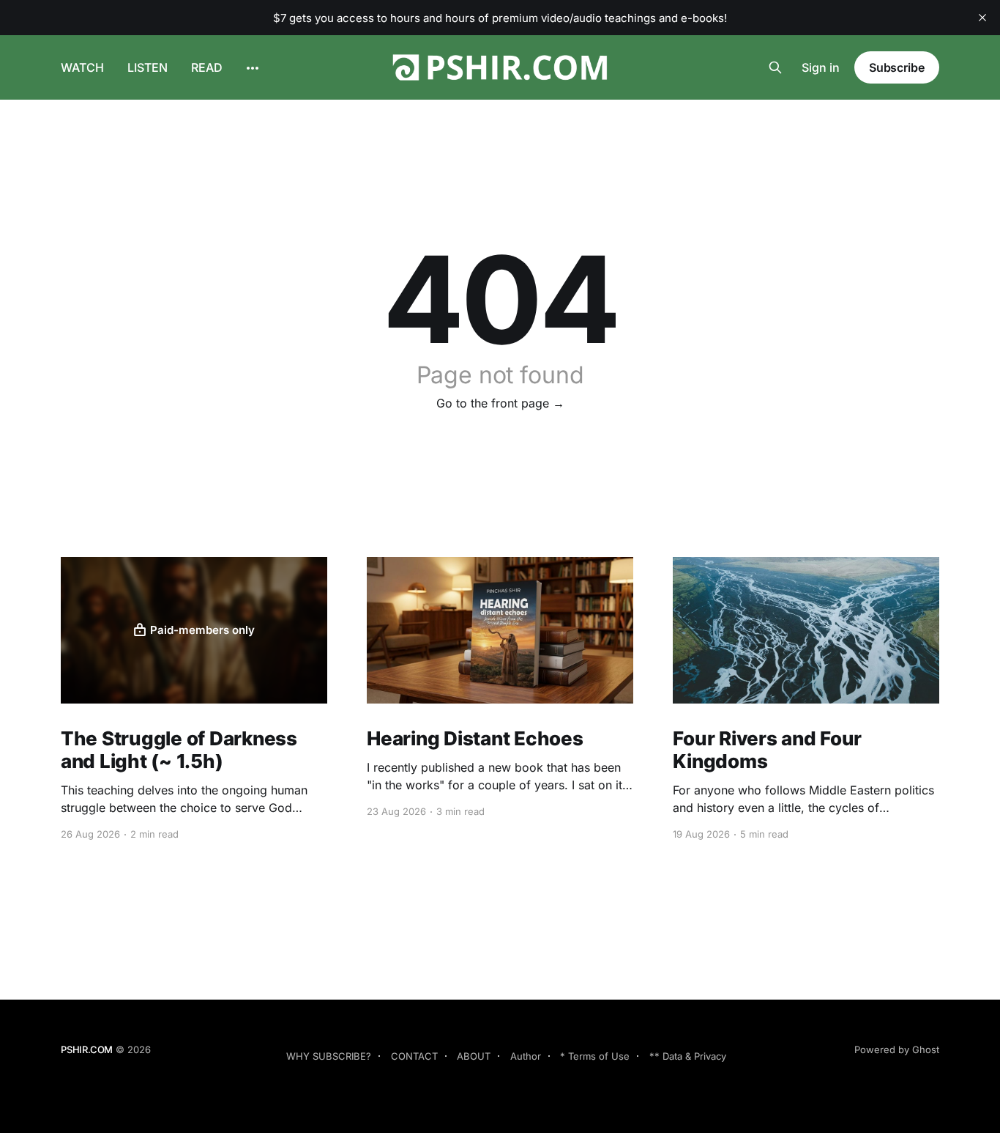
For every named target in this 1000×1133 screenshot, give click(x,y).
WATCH (82, 67)
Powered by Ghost (896, 1049)
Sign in (821, 67)
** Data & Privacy (687, 1056)
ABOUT (473, 1056)
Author (525, 1056)
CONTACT (414, 1056)
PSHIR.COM (87, 1049)
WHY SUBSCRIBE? (328, 1056)
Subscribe (897, 67)
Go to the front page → (500, 403)
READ (207, 67)
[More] (253, 68)
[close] (982, 17)
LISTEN (147, 67)
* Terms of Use (595, 1056)
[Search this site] (775, 67)
